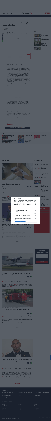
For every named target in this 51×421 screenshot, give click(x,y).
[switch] (35, 210)
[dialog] (25, 210)
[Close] (38, 198)
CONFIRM (20, 221)
